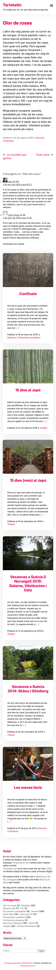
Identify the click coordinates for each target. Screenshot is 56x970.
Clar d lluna (13, 215)
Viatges (43, 428)
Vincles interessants (26, 926)
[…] (17, 328)
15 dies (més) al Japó (28, 480)
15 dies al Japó (28, 390)
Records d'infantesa (13, 923)
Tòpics (31, 923)
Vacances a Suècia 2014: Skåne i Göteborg (28, 688)
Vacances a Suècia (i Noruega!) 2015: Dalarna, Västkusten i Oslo (28, 583)
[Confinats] (28, 270)
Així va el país (9, 905)
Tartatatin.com (10, 868)
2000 (49, 868)
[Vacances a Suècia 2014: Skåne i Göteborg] (28, 663)
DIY (22, 908)
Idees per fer (26, 914)
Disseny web (9, 908)
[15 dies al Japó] (28, 366)
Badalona (11, 337)
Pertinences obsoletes (13, 920)
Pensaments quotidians (29, 337)
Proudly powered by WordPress (19, 963)
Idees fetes (8, 914)
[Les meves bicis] (28, 764)
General (35, 911)
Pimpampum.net (21, 862)
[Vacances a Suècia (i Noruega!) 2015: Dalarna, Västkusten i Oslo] (28, 553)
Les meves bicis (28, 787)
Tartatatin (12, 5)
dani (10, 181)
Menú (51, 5)
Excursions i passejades (14, 911)
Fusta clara (42, 154)
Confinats (28, 293)
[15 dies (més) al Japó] (28, 457)
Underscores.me (27, 966)
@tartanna (41, 876)
